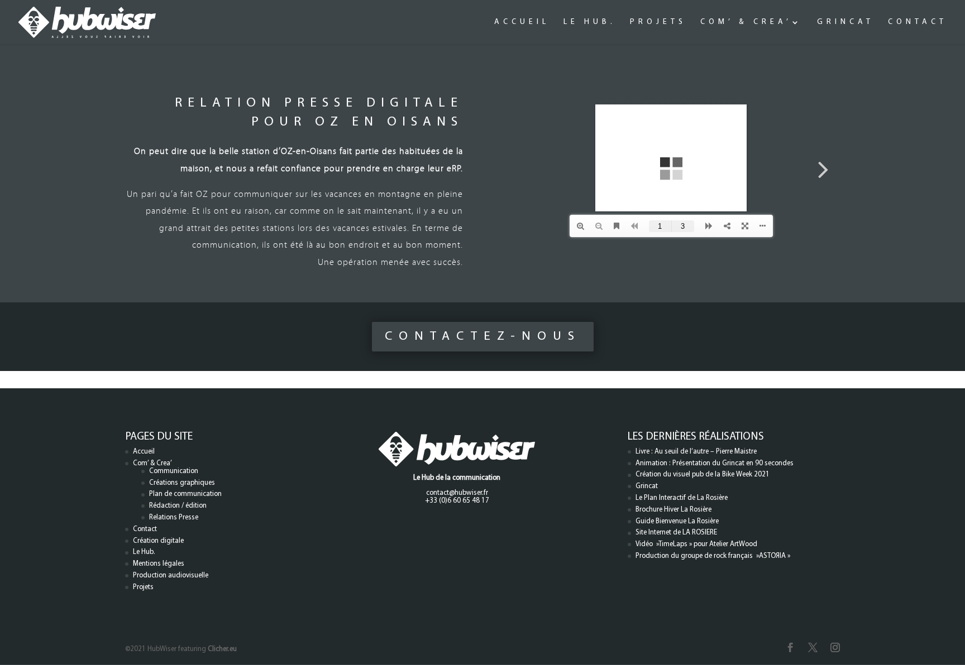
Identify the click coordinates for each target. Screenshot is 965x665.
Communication (173, 471)
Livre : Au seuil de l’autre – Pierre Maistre (696, 451)
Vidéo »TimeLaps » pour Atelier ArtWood (696, 544)
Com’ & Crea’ (746, 22)
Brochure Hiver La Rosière (673, 509)
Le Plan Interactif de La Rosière (682, 498)
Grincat (845, 22)
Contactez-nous (483, 336)
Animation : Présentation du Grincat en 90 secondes (715, 463)
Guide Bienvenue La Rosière (677, 521)
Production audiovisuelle (170, 575)
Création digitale (158, 540)
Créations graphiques (182, 482)
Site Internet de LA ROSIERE (676, 532)
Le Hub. (589, 22)
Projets (658, 22)
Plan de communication (185, 494)
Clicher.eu (222, 649)
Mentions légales (158, 563)
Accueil (522, 22)
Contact (917, 22)
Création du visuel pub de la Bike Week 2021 (703, 474)
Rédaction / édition (178, 505)
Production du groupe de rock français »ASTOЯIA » (713, 556)
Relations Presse (173, 517)
